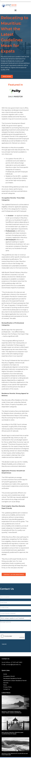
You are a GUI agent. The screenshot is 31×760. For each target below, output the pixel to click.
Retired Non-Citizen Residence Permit (14, 680)
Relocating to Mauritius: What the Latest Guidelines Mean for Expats (12, 733)
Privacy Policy (7, 687)
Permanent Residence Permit (12, 678)
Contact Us (6, 689)
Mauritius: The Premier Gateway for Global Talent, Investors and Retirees (11, 712)
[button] (15, 10)
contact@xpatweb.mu (13, 664)
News (5, 685)
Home (5, 674)
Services (5, 682)
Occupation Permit (9, 676)
